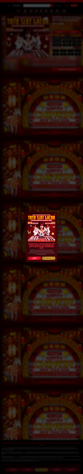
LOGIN (34, 258)
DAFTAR (49, 258)
